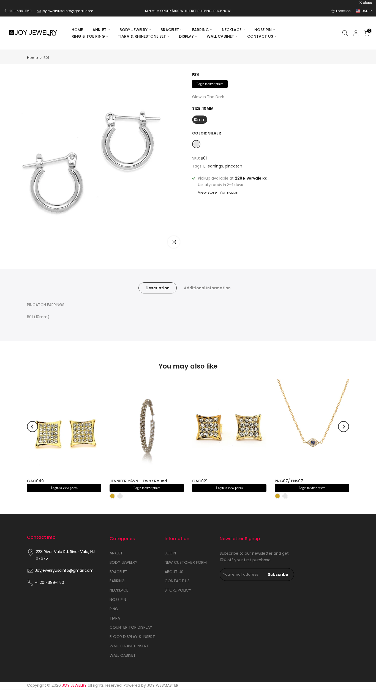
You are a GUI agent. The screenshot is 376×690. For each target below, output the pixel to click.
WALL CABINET (220, 36)
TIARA (115, 618)
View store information (218, 192)
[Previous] (32, 426)
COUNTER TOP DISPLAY (131, 627)
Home (32, 57)
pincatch (233, 166)
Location (343, 11)
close (12, 2)
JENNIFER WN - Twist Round (138, 481)
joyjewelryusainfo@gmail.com (67, 11)
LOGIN (170, 553)
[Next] (343, 426)
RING (114, 609)
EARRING (200, 29)
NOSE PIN (263, 29)
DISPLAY (186, 36)
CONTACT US (260, 36)
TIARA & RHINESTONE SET (142, 36)
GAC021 (200, 481)
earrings (215, 166)
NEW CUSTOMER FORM (186, 562)
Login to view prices (210, 84)
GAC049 (35, 481)
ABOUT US (174, 571)
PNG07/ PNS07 (289, 481)
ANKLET (99, 29)
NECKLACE (231, 29)
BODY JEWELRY (133, 29)
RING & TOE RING (88, 36)
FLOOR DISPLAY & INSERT (132, 636)
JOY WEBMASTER (162, 685)
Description (158, 288)
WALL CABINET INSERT (129, 646)
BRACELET (169, 29)
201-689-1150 (20, 11)
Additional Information (207, 288)
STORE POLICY (178, 590)
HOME (77, 29)
